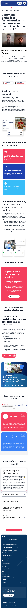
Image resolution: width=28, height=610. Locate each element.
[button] (13, 408)
